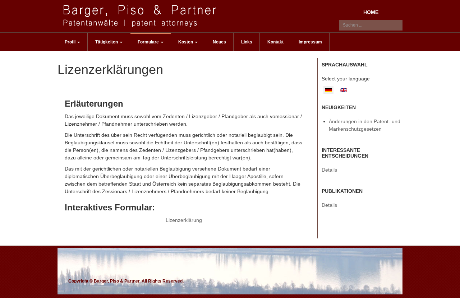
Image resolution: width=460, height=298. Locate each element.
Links (246, 42)
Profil (71, 42)
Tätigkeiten (107, 42)
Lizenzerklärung (184, 220)
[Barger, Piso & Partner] (141, 16)
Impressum (310, 42)
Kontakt (275, 42)
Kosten (186, 42)
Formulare (149, 42)
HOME (370, 12)
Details (329, 170)
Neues (219, 42)
